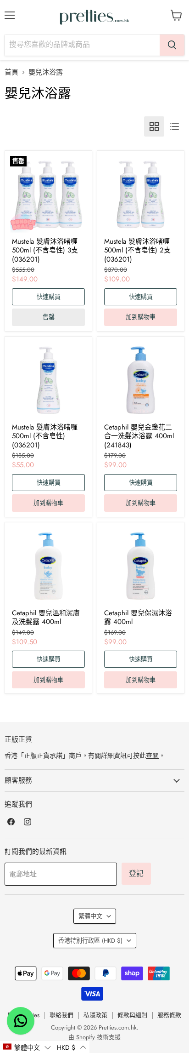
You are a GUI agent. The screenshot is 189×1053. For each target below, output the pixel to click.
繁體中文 (90, 916)
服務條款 (169, 1015)
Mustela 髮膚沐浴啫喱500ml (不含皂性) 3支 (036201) (45, 250)
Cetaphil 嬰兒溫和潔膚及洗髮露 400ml (46, 617)
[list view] (174, 126)
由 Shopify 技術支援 (94, 1037)
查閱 (152, 755)
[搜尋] (172, 45)
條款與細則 (132, 1015)
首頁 (11, 72)
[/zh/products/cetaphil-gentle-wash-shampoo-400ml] (48, 565)
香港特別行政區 (90, 940)
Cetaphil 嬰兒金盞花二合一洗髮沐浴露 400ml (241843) (139, 436)
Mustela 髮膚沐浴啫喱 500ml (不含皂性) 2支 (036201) (137, 250)
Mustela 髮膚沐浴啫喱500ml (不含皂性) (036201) (45, 436)
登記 (136, 873)
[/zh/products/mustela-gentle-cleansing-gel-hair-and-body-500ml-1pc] (48, 380)
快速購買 (49, 296)
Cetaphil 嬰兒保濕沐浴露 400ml (138, 617)
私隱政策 (95, 1015)
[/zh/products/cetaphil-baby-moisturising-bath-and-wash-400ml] (140, 565)
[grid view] (154, 126)
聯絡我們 (61, 1015)
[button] (27, 1047)
